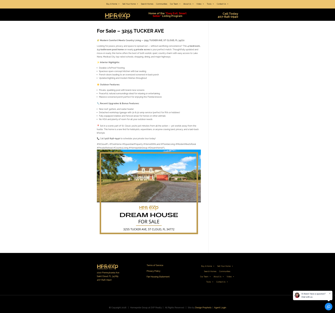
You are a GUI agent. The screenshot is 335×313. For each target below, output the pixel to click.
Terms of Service (155, 265)
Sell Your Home (129, 4)
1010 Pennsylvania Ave (108, 272)
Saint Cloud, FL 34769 (107, 276)
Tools (209, 4)
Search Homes (147, 4)
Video (199, 4)
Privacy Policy (153, 271)
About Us (187, 4)
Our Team (174, 4)
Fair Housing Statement (158, 276)
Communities (161, 4)
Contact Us (221, 4)
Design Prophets (203, 307)
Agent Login (220, 307)
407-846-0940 (104, 280)
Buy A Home (111, 4)
